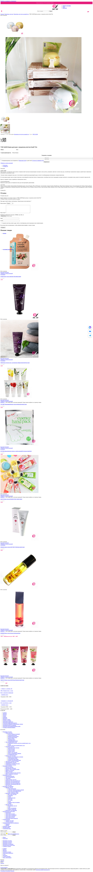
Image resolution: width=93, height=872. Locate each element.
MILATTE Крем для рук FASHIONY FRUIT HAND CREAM (11, 499)
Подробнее (5, 870)
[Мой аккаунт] (86, 11)
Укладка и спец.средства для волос (13, 772)
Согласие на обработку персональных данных (13, 724)
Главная (4, 712)
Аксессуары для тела (10, 817)
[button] (3, 449)
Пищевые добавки (7, 826)
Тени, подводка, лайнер (13, 792)
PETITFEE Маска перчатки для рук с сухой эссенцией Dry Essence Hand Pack (16, 451)
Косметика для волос (7, 765)
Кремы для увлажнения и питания (15, 756)
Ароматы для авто (9, 821)
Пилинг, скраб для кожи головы (12, 769)
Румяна (9, 803)
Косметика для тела (7, 775)
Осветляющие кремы (12, 758)
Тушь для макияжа (12, 788)
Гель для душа (9, 785)
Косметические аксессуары (9, 811)
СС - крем (10, 800)
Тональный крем (11, 797)
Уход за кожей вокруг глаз (11, 742)
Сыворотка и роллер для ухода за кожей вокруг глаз (19, 743)
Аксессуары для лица (10, 813)
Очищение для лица (10, 746)
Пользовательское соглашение (9, 725)
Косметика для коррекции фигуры (13, 784)
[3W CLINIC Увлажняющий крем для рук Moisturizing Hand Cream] (16, 397)
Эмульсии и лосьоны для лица (12, 761)
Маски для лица (9, 732)
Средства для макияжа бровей (14, 791)
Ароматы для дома (10, 820)
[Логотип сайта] (55, 9)
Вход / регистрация (7, 857)
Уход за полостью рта (10, 777)
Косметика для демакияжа (11, 810)
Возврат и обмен (6, 719)
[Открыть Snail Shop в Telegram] (90, 335)
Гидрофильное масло (12, 754)
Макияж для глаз (9, 787)
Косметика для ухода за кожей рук (13, 783)
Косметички (8, 812)
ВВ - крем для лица (12, 794)
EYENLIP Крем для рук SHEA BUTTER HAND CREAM (11, 276)
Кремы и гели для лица (11, 755)
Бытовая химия (6, 827)
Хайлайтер (10, 795)
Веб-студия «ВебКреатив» (13, 833)
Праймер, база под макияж (14, 802)
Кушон (9, 796)
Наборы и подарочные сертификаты (11, 822)
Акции (4, 716)
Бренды (4, 714)
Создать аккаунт (4, 867)
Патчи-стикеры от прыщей (14, 734)
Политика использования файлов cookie (11, 726)
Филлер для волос (9, 767)
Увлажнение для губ (12, 805)
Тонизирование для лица (11, 762)
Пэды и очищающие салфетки (14, 753)
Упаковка (8, 824)
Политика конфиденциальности (10, 722)
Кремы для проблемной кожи (14, 760)
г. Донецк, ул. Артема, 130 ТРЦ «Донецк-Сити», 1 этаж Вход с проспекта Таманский (7, 690)
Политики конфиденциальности (43, 869)
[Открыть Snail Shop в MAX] (90, 327)
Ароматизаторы (6, 819)
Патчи (9, 744)
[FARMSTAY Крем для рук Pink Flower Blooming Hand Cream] (19, 674)
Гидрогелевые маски (12, 737)
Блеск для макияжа (12, 808)
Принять (12, 870)
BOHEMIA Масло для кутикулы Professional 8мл (10, 633)
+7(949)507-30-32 (4, 704)
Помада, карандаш (12, 809)
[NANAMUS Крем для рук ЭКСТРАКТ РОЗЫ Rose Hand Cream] (19, 540)
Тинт (9, 806)
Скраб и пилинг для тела (11, 779)
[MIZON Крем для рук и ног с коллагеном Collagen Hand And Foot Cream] (19, 318)
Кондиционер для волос (11, 768)
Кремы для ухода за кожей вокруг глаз (16, 745)
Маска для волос (9, 771)
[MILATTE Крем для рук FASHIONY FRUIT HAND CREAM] (19, 492)
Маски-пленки (11, 738)
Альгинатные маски (12, 735)
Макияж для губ (9, 804)
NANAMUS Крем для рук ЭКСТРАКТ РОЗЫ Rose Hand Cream (13, 547)
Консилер (10, 799)
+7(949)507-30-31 (4, 694)
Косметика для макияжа (8, 786)
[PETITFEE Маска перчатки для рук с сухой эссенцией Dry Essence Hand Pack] (19, 445)
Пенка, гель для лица (12, 752)
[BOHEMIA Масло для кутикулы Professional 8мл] (19, 588)
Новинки (5, 717)
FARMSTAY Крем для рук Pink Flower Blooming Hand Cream (12, 680)
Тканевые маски (11, 739)
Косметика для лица (7, 731)
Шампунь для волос (10, 770)
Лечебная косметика (10, 776)
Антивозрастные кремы (13, 759)
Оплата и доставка (7, 720)
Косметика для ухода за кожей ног (13, 780)
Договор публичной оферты (9, 727)
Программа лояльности (8, 721)
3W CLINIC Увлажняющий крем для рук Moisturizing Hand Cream (14, 404)
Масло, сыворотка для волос (12, 773)
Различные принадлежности (12, 818)
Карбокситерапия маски (13, 736)
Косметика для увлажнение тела (12, 781)
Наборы (7, 825)
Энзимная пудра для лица (13, 747)
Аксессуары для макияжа (11, 814)
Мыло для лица (11, 748)
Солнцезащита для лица (11, 764)
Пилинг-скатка (11, 751)
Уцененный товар (7, 828)
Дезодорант (8, 778)
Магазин (5, 713)
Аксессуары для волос (10, 816)
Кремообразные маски (13, 740)
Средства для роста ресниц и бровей (16, 789)
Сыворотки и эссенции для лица (13, 763)
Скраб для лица (11, 750)
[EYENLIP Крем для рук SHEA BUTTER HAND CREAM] (19, 270)
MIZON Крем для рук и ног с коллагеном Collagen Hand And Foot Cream (15, 362)
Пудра (9, 801)
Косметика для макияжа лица (12, 793)
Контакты (5, 718)
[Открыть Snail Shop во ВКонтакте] (90, 331)
